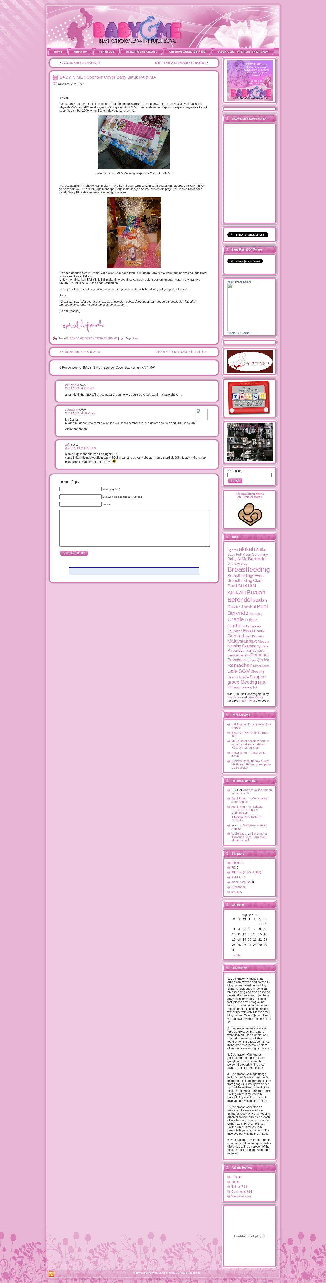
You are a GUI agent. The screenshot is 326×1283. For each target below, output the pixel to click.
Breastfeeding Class (245, 580)
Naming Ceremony (244, 646)
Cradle (235, 619)
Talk (255, 687)
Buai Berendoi (247, 609)
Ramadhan (239, 665)
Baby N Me (237, 559)
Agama (232, 550)
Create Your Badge (238, 332)
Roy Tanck (234, 697)
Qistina (263, 660)
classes (256, 614)
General (235, 635)
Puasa (251, 660)
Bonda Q (72, 410)
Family (259, 631)
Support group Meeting (246, 679)
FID (233, 867)
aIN (67, 444)
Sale (232, 671)
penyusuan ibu (238, 655)
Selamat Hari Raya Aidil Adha (81, 62)
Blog (244, 563)
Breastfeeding (248, 569)
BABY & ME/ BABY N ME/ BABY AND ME (93, 338)
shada (235, 892)
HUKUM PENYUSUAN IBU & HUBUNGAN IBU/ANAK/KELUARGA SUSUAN (247, 813)
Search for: (234, 471)
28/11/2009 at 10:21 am (80, 413)
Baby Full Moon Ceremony (247, 554)
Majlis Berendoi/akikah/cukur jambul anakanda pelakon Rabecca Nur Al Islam (250, 744)
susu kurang (242, 687)
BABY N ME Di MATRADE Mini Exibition (180, 62)
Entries (239, 1186)
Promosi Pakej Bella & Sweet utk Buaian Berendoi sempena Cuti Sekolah (251, 764)
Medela (263, 641)
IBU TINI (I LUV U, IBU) (246, 872)
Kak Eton (237, 877)
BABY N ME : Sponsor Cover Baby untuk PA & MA (108, 77)
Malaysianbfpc (242, 641)
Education (234, 631)
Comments (241, 1191)
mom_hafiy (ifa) (241, 882)
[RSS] (51, 1274)
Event (248, 631)
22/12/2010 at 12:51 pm (80, 448)
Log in (235, 1182)
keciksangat (239, 833)
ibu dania (72, 385)
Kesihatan (258, 636)
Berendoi (257, 558)
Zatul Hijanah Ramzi (239, 281)
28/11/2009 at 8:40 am (79, 388)
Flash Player (247, 700)
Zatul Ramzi (239, 798)
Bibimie (236, 863)
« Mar (238, 955)
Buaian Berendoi (246, 596)
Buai (232, 585)
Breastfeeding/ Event (246, 575)
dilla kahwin (252, 626)
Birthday (233, 563)
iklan (135, 338)
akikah (247, 549)
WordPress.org (241, 1196)
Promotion (236, 660)
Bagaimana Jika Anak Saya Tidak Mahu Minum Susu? (249, 837)
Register (236, 1177)
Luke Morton (255, 697)
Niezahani (238, 887)
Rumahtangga (261, 666)
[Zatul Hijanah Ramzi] (241, 330)
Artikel (261, 549)
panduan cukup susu (248, 650)
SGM (244, 671)
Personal (259, 654)
